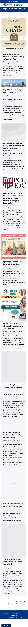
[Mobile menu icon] (25, 5)
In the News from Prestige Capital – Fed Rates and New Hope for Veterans (12, 435)
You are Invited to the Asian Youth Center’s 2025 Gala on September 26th (12, 561)
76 (13, 601)
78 (20, 601)
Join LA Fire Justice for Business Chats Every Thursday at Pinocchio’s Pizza (13, 56)
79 (24, 601)
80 (8, 604)
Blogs (4, 61)
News (13, 61)
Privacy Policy (9, 617)
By (19, 61)
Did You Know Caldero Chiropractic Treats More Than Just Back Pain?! (13, 326)
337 (15, 604)
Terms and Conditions (17, 617)
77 (17, 601)
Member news (9, 61)
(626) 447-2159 (15, 1)
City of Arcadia (9, 95)
